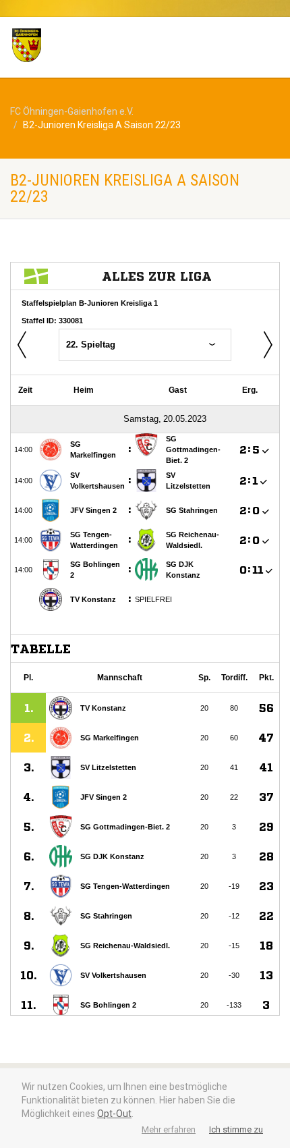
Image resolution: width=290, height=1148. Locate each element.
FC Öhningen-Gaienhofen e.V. (72, 111)
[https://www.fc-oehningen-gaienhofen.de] (96, 45)
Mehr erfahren (169, 1129)
